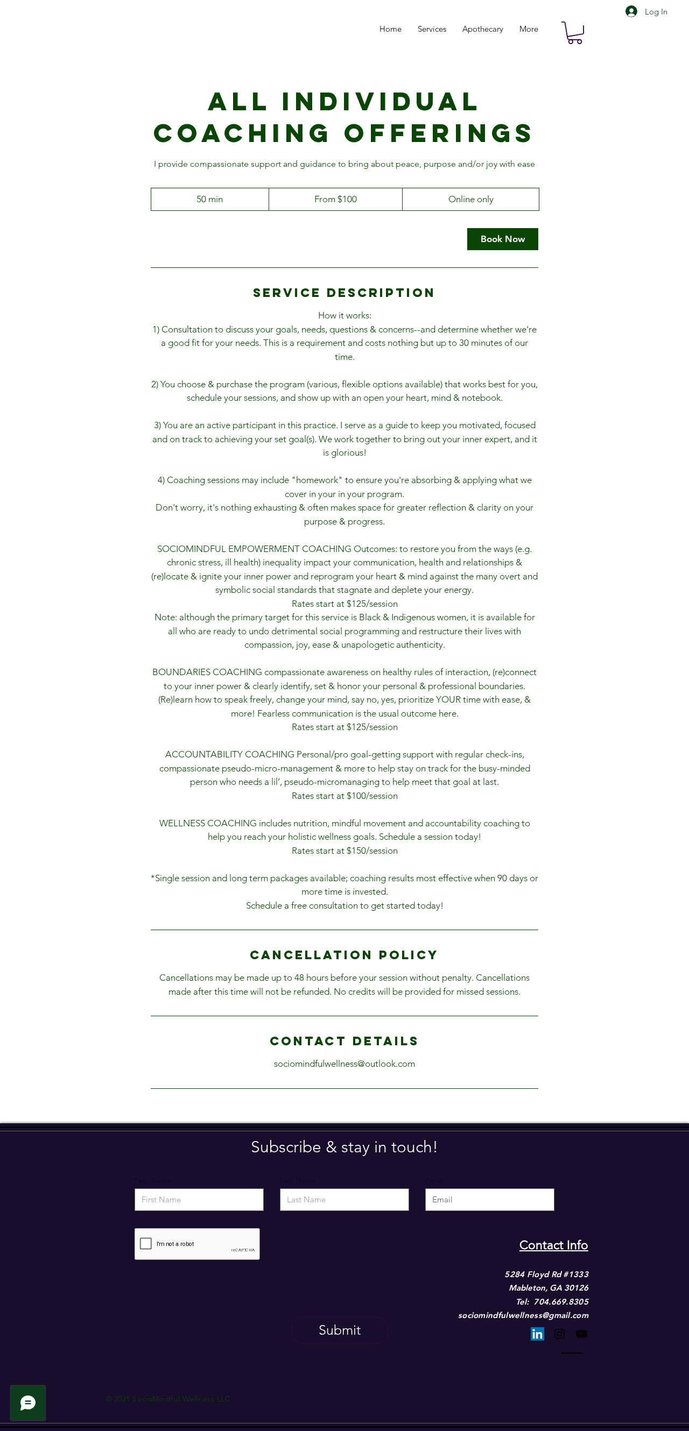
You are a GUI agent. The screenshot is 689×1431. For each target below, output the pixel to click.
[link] (502, 239)
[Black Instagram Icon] (559, 1334)
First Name (153, 1180)
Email (434, 1180)
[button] (574, 33)
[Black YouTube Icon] (581, 1334)
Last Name (298, 1180)
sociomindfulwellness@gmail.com (523, 1315)
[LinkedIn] (537, 1334)
